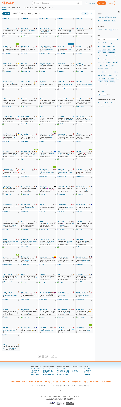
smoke (104, 78)
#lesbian (51, 83)
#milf (81, 295)
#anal (47, 83)
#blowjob (71, 31)
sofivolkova (61, 239)
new (99, 49)
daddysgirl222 (25, 46)
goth (112, 68)
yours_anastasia (62, 99)
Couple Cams (87, 373)
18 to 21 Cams (35, 370)
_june (23, 169)
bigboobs (104, 43)
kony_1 (42, 116)
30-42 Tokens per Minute (63, 371)
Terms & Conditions (27, 381)
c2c (99, 78)
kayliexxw (43, 134)
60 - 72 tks (101, 106)
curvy (111, 65)
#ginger (26, 242)
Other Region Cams (48, 370)
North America (102, 17)
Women (15, 13)
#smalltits (69, 241)
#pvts (29, 242)
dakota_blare (25, 274)
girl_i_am (42, 222)
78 (52, 356)
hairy (109, 49)
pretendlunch (25, 239)
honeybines (43, 169)
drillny (5, 345)
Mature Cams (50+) (36, 374)
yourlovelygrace (63, 257)
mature (109, 46)
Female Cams (87, 370)
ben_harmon (80, 116)
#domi (85, 241)
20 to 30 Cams (35, 371)
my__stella (24, 134)
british (106, 65)
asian (99, 46)
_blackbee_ (79, 64)
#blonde (69, 67)
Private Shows (75, 369)
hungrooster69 (80, 187)
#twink (88, 119)
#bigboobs (42, 84)
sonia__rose (61, 292)
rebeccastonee (7, 274)
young (104, 59)
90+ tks (108, 106)
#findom (14, 137)
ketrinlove (61, 327)
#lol (51, 137)
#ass (54, 67)
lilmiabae (6, 46)
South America (112, 17)
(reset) (102, 91)
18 (99, 43)
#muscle (78, 190)
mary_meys (79, 81)
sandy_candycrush (45, 46)
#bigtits (29, 30)
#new (59, 67)
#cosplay (17, 241)
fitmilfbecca (6, 222)
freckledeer (25, 28)
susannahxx (43, 327)
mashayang (43, 81)
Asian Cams (46, 373)
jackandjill (6, 28)
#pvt (85, 276)
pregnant (108, 62)
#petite (4, 154)
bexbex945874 (62, 187)
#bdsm (63, 31)
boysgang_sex (25, 327)
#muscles (12, 154)
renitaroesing (80, 309)
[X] (60, 391)
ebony (110, 43)
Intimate (100, 29)
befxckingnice (80, 257)
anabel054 (79, 222)
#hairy (72, 190)
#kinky (63, 295)
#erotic (84, 67)
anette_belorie (25, 81)
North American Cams (48, 369)
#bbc (73, 223)
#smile (87, 67)
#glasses (51, 330)
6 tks (99, 103)
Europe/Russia (106, 20)
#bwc (87, 188)
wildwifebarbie (80, 292)
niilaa (59, 274)
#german (60, 153)
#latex (68, 293)
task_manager (25, 187)
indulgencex (25, 222)
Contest (72, 383)
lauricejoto (24, 292)
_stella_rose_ (7, 187)
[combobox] (54, 3)
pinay (114, 59)
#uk (66, 313)
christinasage (62, 204)
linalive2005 (25, 257)
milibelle (78, 151)
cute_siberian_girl (45, 64)
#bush (45, 330)
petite (106, 81)
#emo (4, 242)
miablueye (61, 169)
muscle (116, 75)
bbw (99, 52)
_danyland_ (79, 134)
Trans (36, 13)
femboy (110, 75)
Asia (99, 20)
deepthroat (107, 55)
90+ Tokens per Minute (62, 374)
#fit (90, 190)
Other (113, 20)
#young (67, 31)
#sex (9, 83)
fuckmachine (111, 52)
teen (114, 49)
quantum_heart (44, 28)
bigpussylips (111, 78)
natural (100, 72)
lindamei (5, 309)
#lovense (35, 67)
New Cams (74, 370)
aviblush (78, 99)
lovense (100, 81)
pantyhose (101, 62)
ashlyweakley (80, 327)
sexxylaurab (79, 274)
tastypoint (79, 46)
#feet (49, 172)
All (78, 3)
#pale (22, 242)
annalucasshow (7, 81)
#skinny (64, 67)
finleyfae (24, 64)
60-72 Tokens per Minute (63, 373)
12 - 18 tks (105, 103)
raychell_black (25, 204)
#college (60, 225)
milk (109, 59)
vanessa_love (43, 187)
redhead (100, 68)
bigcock (115, 62)
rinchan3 (42, 274)
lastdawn (79, 169)
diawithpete (25, 116)
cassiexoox (61, 81)
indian (105, 72)
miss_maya (79, 239)
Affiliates (79, 383)
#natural (23, 31)
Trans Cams (87, 374)
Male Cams (86, 371)
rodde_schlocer (44, 239)
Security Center (94, 381)
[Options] (91, 14)
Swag (96, 383)
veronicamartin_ (81, 204)
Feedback (85, 381)
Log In (111, 3)
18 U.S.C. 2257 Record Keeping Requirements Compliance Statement (60, 394)
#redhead (31, 241)
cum (117, 78)
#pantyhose (50, 154)
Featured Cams (88, 369)
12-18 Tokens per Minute (63, 370)
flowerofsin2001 (8, 292)
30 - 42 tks (113, 103)
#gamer (8, 242)
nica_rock (42, 204)
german (100, 65)
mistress (112, 72)
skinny (99, 55)
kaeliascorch (61, 64)
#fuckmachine (70, 313)
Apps (66, 383)
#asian (4, 330)
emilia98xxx (61, 134)
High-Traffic (115, 29)
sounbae (5, 327)
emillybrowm (7, 64)
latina (104, 49)
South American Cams (48, 374)
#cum (88, 295)
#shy (32, 154)
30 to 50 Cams (35, 373)
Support (47, 381)
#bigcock (84, 119)
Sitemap (91, 383)
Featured (6, 13)
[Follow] (19, 19)
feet (99, 59)
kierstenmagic (25, 151)
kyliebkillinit (43, 309)
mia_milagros (25, 309)
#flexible (70, 172)
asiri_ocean (6, 99)
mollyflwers (79, 28)
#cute (52, 49)
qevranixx (6, 257)
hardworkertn (7, 204)
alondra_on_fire (44, 99)
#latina (71, 207)
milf (104, 46)
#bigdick (16, 83)
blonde (100, 75)
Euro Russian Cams (48, 371)
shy (117, 72)
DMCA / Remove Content (74, 381)
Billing (50, 383)
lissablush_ (61, 46)
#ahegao (48, 49)
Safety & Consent (15, 381)
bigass (104, 52)
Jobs (85, 383)
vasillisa (42, 151)
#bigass (33, 30)
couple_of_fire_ (8, 116)
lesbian (106, 68)
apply (108, 94)
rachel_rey (61, 116)
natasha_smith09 (45, 292)
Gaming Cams (75, 371)
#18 (62, 67)
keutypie (60, 28)
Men (22, 13)
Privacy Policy (39, 381)
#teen (90, 84)
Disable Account (58, 383)
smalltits (114, 55)
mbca (59, 151)
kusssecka (24, 99)
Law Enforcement (106, 381)
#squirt (30, 67)
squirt (115, 43)
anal (114, 46)
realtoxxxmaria (7, 169)
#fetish (59, 295)
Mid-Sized (107, 29)
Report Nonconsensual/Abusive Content (34, 383)
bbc (105, 75)
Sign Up (101, 3)
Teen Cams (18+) (35, 369)
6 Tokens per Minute (62, 369)
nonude (112, 81)
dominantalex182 (63, 309)
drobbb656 (61, 222)
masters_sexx (44, 257)
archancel (6, 239)
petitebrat (6, 151)
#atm (67, 119)
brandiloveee (7, 134)
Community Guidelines (58, 381)
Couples (29, 13)
